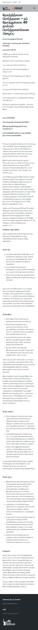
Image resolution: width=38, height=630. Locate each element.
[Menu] (34, 8)
